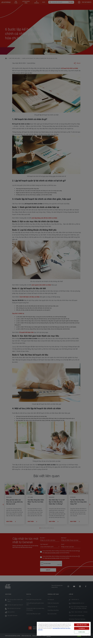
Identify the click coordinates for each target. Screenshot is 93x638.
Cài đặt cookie (81, 631)
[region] (64, 629)
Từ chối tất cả (82, 628)
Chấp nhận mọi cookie (82, 624)
